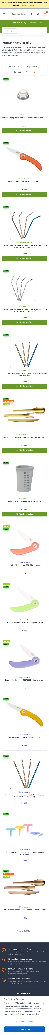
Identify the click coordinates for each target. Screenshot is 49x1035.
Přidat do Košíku (25, 130)
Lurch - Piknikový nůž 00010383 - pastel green (24, 623)
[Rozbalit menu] (4, 14)
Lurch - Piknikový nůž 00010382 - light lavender (24, 680)
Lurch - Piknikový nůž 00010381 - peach (24, 565)
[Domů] (8, 23)
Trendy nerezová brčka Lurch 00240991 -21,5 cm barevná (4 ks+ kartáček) (24, 796)
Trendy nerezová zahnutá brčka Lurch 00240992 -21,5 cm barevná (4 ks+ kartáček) (24, 246)
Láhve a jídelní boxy (19, 23)
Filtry (11, 31)
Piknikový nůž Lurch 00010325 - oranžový (24, 182)
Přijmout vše (24, 1029)
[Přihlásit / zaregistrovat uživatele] (38, 14)
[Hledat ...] (32, 14)
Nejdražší (18, 72)
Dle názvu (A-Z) (15, 67)
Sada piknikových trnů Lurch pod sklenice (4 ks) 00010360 (24, 853)
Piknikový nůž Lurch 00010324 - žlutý (24, 737)
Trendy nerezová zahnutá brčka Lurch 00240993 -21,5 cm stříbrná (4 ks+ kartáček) (24, 310)
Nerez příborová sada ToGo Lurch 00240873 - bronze (24, 910)
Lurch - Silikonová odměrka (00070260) (24, 501)
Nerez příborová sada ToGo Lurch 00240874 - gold (24, 437)
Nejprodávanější (33, 67)
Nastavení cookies (24, 1021)
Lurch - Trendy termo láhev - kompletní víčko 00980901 (24, 118)
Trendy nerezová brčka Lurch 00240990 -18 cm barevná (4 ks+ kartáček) (24, 374)
